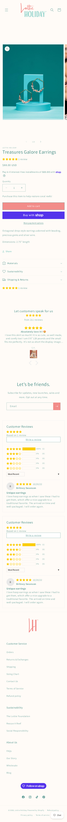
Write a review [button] (33, 439)
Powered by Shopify (35, 810)
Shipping (11, 666)
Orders (10, 652)
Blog (9, 772)
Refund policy (14, 695)
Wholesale (12, 765)
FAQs (9, 751)
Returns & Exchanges (17, 659)
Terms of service (42, 815)
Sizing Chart (13, 674)
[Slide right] (40, 141)
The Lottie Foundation (18, 716)
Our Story (11, 758)
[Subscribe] (56, 406)
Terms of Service (15, 688)
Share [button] (9, 251)
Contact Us (12, 681)
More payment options (34, 223)
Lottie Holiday (21, 810)
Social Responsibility (17, 730)
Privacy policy (27, 815)
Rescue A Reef (14, 723)
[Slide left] (26, 141)
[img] (33, 315)
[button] (6, 10)
